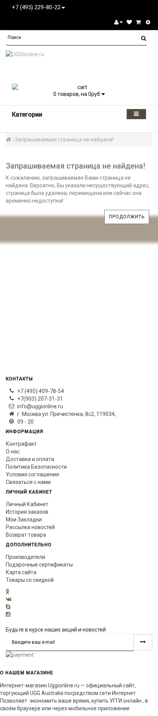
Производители (25, 557)
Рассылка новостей (30, 527)
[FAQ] (148, 22)
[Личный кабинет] (118, 22)
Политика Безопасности (36, 467)
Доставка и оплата (30, 459)
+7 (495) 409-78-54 (40, 391)
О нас (13, 451)
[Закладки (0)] (129, 22)
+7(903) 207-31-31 (40, 399)
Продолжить (127, 216)
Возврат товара (26, 535)
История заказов (27, 512)
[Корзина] (138, 22)
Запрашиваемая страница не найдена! (64, 139)
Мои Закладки (24, 519)
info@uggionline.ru (40, 406)
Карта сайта (21, 572)
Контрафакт (21, 444)
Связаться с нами (28, 482)
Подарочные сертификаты (39, 565)
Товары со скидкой (30, 580)
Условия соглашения (32, 474)
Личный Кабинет (27, 504)
